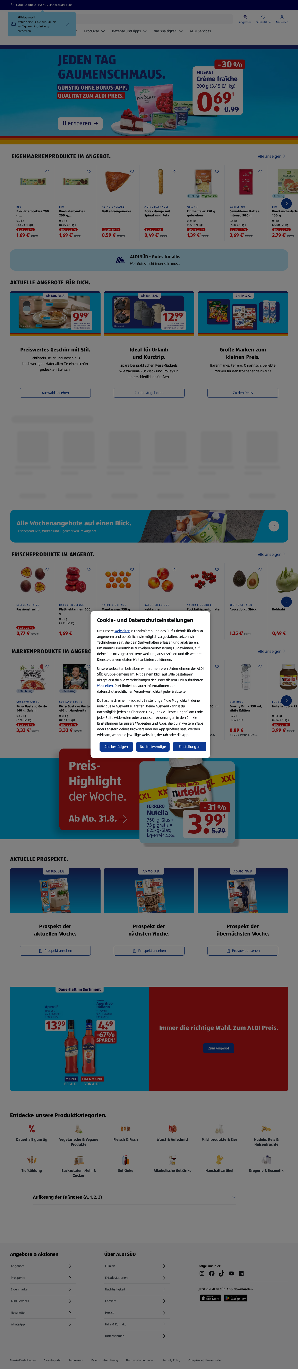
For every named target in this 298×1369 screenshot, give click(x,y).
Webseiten (122, 631)
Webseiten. (105, 685)
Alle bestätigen (116, 746)
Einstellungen (190, 746)
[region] (150, 684)
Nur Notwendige (153, 746)
